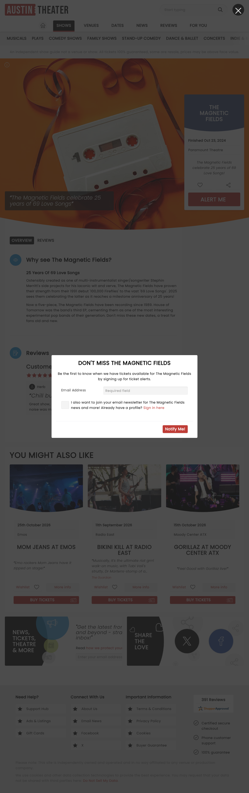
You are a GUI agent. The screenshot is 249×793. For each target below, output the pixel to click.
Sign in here (154, 407)
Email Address (73, 390)
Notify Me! (175, 429)
